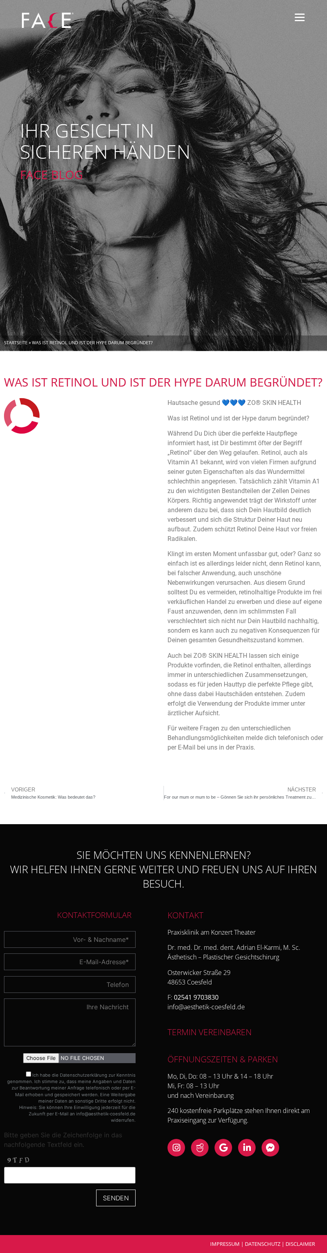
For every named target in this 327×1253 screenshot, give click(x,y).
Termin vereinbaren (209, 1032)
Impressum (225, 1243)
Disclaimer (300, 1243)
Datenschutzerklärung (83, 1075)
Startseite (16, 342)
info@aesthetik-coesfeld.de (106, 1114)
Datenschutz (262, 1243)
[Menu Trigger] (300, 17)
